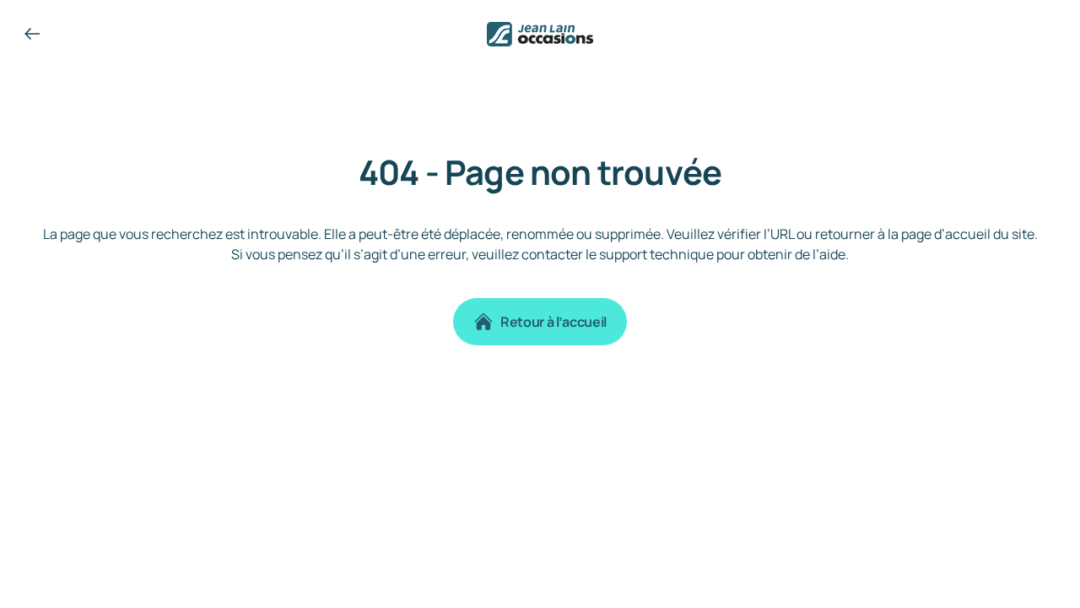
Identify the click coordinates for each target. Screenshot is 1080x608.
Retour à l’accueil (553, 321)
